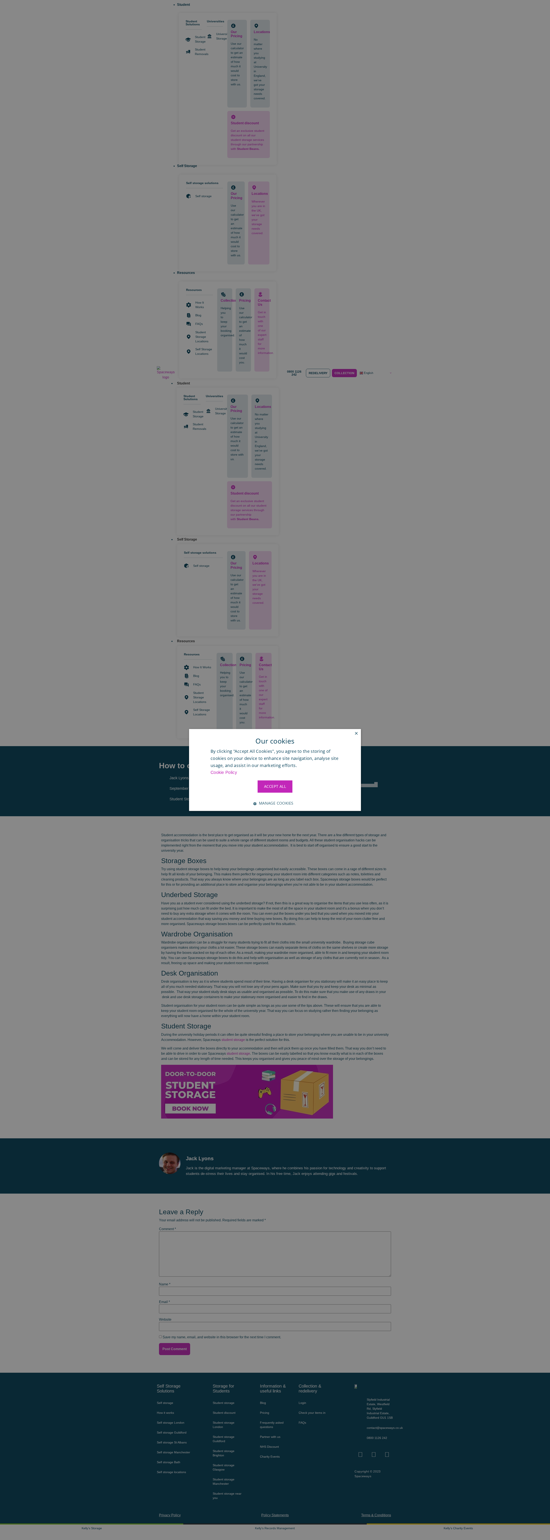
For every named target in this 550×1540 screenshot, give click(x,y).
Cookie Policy (224, 772)
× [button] (356, 733)
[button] (275, 801)
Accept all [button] (275, 786)
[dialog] (275, 770)
